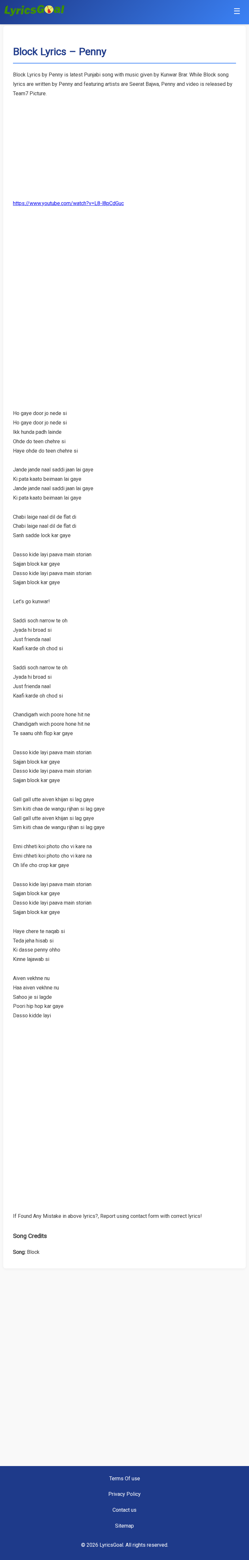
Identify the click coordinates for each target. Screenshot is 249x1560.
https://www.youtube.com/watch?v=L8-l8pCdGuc (68, 203)
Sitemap (124, 1526)
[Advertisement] (124, 143)
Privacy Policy (124, 1494)
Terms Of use (124, 1478)
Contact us (124, 1510)
